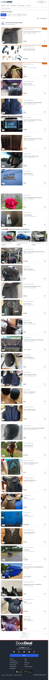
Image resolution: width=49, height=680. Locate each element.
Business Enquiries (14, 662)
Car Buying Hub (13, 660)
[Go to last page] (46, 633)
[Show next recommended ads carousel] (46, 229)
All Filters (25, 14)
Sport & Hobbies (21, 5)
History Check (13, 664)
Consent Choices (28, 666)
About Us (12, 659)
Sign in (24, 655)
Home (8, 5)
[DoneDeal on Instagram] (34, 652)
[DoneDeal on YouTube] (24, 652)
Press (26, 659)
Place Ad (41, 1)
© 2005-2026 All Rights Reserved (39, 674)
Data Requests (13, 666)
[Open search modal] (37, 2)
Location (9, 14)
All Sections (13, 5)
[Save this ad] (44, 41)
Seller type (19, 14)
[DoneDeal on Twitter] (19, 652)
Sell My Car (27, 662)
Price (14, 14)
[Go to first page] (2, 633)
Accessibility (12, 668)
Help (26, 660)
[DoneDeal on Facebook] (14, 652)
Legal (3, 675)
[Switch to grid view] (38, 18)
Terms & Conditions (18, 675)
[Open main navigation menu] (46, 2)
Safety (26, 664)
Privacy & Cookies (8, 675)
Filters (4, 14)
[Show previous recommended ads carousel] (44, 229)
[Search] (2, 8)
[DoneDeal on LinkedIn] (29, 652)
